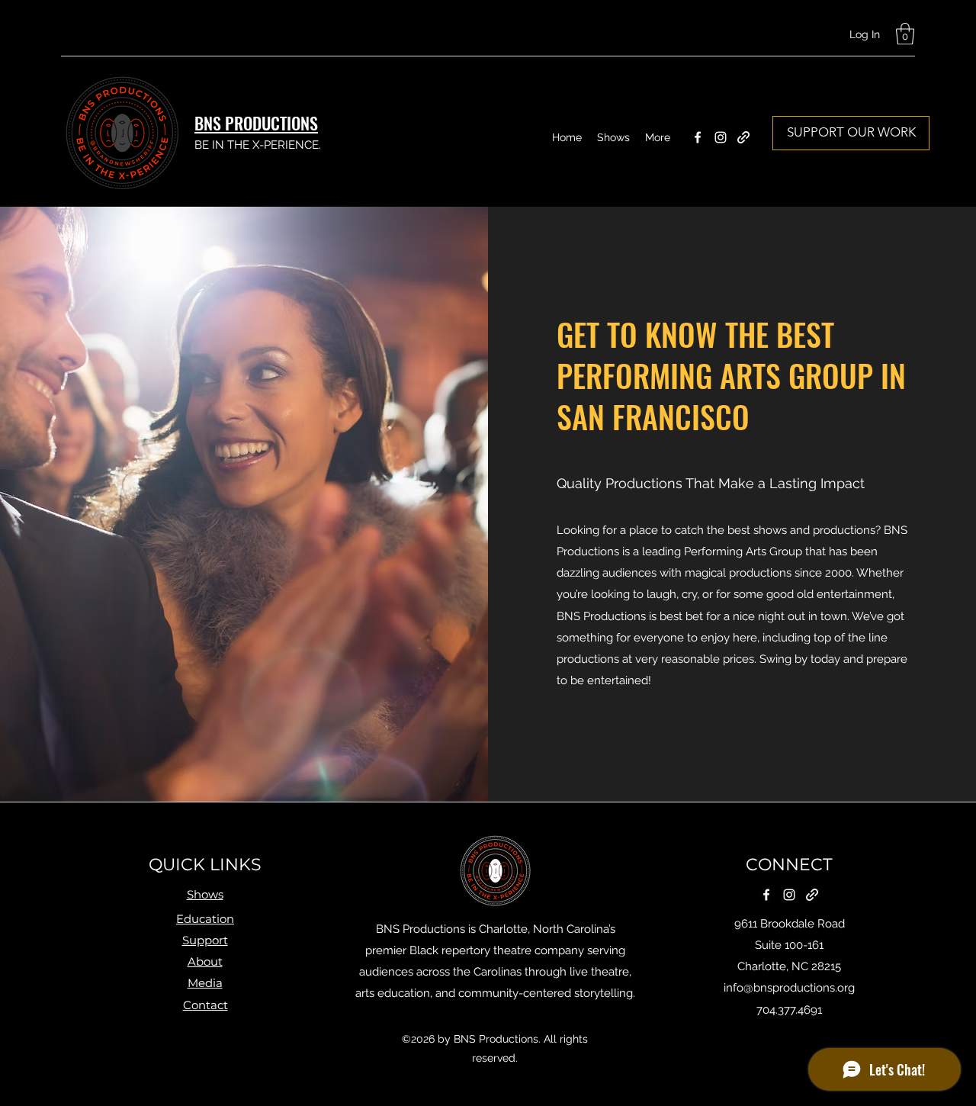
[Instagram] (720, 137)
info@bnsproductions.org (789, 988)
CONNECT (789, 864)
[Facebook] (697, 137)
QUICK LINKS (205, 864)
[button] (905, 34)
